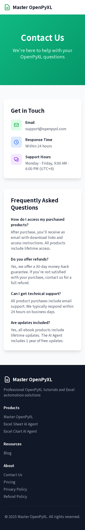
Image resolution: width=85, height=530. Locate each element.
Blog (8, 453)
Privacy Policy (15, 489)
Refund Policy (15, 496)
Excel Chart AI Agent (20, 431)
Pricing (9, 481)
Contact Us (13, 474)
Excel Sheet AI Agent (21, 424)
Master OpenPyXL (18, 416)
